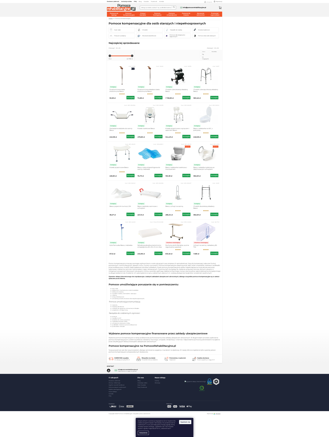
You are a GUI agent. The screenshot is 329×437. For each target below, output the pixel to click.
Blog (140, 1)
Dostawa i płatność (113, 1)
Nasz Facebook (142, 387)
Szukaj (174, 7)
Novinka (214, 51)
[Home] (111, 18)
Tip (203, 54)
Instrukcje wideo (126, 1)
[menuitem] (114, 14)
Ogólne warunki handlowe (116, 385)
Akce (203, 51)
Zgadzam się (185, 422)
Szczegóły (130, 97)
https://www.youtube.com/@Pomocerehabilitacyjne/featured (108, 370)
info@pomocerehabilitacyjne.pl (128, 369)
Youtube (146, 1)
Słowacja (157, 383)
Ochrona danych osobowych (117, 387)
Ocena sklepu (113, 391)
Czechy (157, 380)
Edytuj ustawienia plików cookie (160, 413)
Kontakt (161, 1)
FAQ (135, 1)
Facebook (154, 1)
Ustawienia (143, 433)
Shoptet (218, 413)
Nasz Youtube (141, 385)
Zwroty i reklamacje (114, 383)
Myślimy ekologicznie (115, 389)
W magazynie (205, 58)
